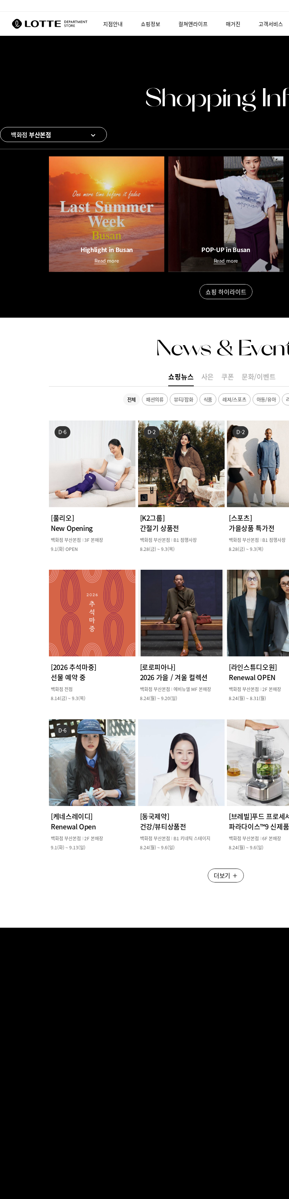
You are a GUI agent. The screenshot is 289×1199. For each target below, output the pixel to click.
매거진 (233, 23)
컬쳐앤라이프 (193, 23)
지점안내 (113, 23)
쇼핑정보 (150, 23)
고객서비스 (271, 23)
